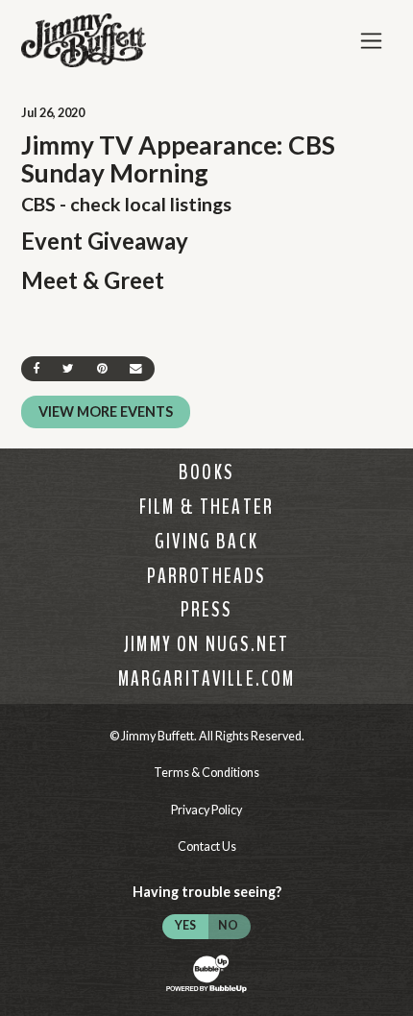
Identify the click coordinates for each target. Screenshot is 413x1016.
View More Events (105, 411)
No (228, 925)
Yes (185, 925)
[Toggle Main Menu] (371, 40)
